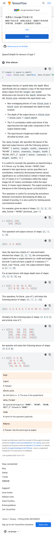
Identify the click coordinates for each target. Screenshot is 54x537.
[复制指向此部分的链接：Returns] (12, 423)
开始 (27, 36)
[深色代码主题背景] (46, 69)
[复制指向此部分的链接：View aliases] (20, 62)
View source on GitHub (17, 46)
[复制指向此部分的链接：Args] (10, 375)
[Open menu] (4, 3)
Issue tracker (7, 493)
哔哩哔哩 (5, 481)
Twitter (5, 477)
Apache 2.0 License (33, 445)
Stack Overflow (8, 501)
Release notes (8, 497)
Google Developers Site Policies (20, 448)
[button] (27, 62)
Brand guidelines (9, 505)
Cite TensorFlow (8, 509)
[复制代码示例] (50, 69)
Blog (4, 468)
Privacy (13, 519)
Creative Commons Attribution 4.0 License (25, 443)
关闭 (27, 30)
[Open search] (43, 3)
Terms (4, 519)
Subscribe (43, 524)
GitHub (5, 473)
